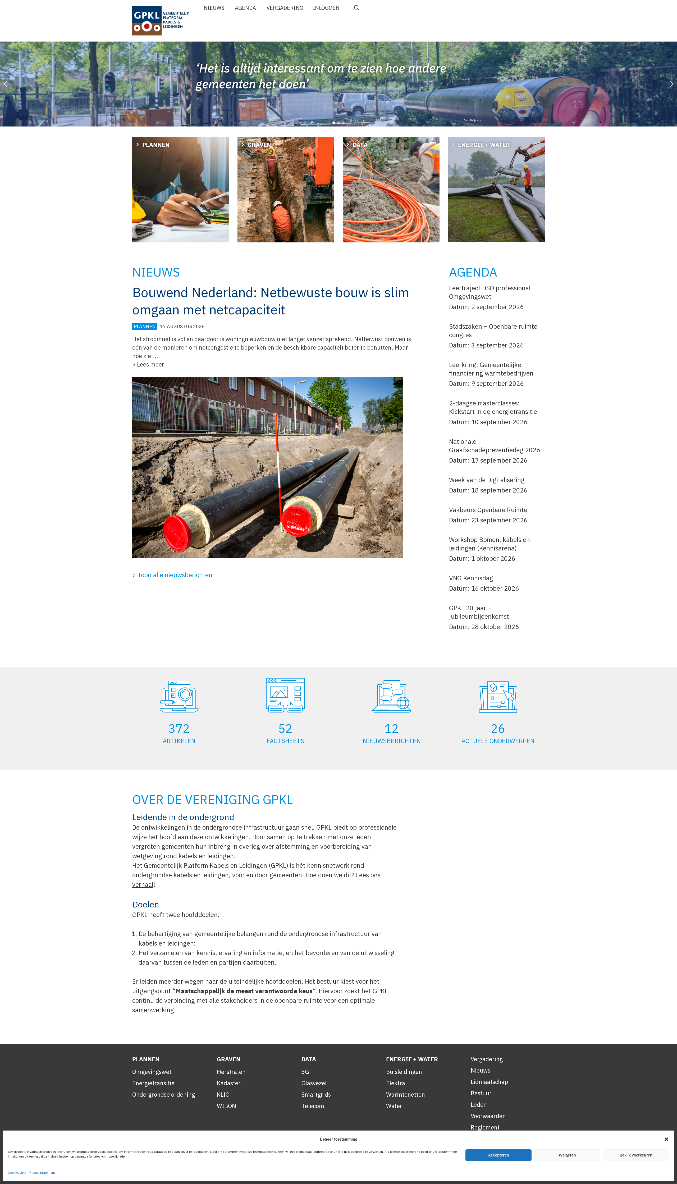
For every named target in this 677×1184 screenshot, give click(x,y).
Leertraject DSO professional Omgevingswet (489, 292)
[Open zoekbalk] (356, 8)
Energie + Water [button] (484, 144)
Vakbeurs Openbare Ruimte (488, 509)
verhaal (142, 884)
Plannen (144, 326)
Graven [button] (259, 144)
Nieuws (214, 7)
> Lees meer (148, 364)
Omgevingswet (151, 1071)
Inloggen (326, 7)
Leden (479, 1104)
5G (305, 1071)
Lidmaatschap (489, 1082)
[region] (338, 84)
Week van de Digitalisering (487, 480)
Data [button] (360, 144)
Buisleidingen (404, 1071)
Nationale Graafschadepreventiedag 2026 (494, 445)
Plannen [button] (156, 144)
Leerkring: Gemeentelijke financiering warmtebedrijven (491, 368)
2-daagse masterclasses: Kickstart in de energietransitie (493, 407)
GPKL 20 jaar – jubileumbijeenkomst (479, 612)
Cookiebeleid (17, 1172)
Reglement (485, 1127)
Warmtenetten (405, 1094)
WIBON (226, 1106)
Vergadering (285, 7)
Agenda (245, 7)
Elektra (395, 1083)
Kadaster (229, 1083)
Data (308, 1059)
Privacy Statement (42, 1172)
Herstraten (231, 1071)
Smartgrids (316, 1094)
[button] (666, 1139)
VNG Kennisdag (472, 578)
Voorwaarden (488, 1116)
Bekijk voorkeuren (636, 1155)
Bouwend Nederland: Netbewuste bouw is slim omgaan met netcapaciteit (270, 301)
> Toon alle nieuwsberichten (172, 575)
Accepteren (498, 1155)
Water (394, 1106)
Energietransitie (153, 1083)
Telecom (312, 1106)
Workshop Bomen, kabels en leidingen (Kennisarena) (489, 543)
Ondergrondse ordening (163, 1094)
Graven (228, 1059)
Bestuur (481, 1093)
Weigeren (567, 1155)
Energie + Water (412, 1059)
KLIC (223, 1094)
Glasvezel (314, 1083)
